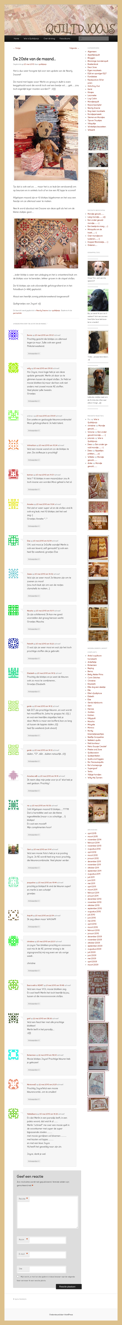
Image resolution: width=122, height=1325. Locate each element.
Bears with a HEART (35, 985)
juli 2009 (92, 952)
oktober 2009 (94, 943)
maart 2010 (93, 927)
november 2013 (94, 846)
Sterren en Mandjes (96, 117)
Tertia (90, 771)
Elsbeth (91, 696)
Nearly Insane (42, 310)
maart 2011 (92, 889)
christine (30, 941)
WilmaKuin (31, 445)
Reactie (23, 1199)
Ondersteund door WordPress (61, 1314)
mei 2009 (92, 958)
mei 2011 (91, 883)
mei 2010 (92, 921)
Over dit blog (49, 38)
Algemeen (92, 51)
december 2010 (94, 899)
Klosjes (91, 92)
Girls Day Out (94, 86)
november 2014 (94, 839)
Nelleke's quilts (94, 740)
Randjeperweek (94, 114)
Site (20, 1268)
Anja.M (29, 915)
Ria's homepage (95, 765)
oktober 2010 (94, 905)
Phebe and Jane (95, 749)
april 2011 (92, 886)
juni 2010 (92, 917)
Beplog (91, 668)
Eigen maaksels (94, 70)
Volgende (74, 48)
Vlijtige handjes (94, 774)
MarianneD (31, 1084)
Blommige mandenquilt (98, 61)
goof (28, 1018)
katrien (30, 475)
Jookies (91, 712)
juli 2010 (91, 914)
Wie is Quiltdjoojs (31, 38)
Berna (29, 335)
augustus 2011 (94, 874)
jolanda (91, 438)
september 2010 (95, 908)
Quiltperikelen (94, 756)
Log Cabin (92, 98)
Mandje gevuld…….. (96, 214)
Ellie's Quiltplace (95, 693)
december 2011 (94, 861)
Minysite (91, 724)
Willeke (91, 457)
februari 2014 (94, 842)
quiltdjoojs (42, 64)
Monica (91, 727)
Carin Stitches (94, 677)
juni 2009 (92, 955)
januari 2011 (93, 896)
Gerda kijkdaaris (95, 702)
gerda (29, 706)
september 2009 (95, 946)
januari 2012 (93, 858)
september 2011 (94, 871)
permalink (17, 313)
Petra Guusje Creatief (97, 746)
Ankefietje (92, 662)
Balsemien (31, 1055)
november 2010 (94, 902)
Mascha (30, 611)
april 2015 (92, 833)
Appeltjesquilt (94, 55)
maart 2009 (93, 964)
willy (29, 368)
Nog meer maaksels (96, 111)
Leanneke (92, 95)
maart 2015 (93, 836)
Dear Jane (92, 67)
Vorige (17, 48)
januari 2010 (93, 933)
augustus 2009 (94, 949)
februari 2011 (93, 892)
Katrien (91, 715)
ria (28, 805)
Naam (23, 1239)
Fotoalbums (65, 38)
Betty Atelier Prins (95, 674)
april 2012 (92, 852)
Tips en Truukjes (95, 120)
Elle (89, 690)
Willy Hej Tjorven (95, 777)
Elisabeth (30, 673)
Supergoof (92, 768)
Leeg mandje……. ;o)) (96, 217)
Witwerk (91, 130)
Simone (91, 432)
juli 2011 (91, 877)
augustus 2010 (94, 911)
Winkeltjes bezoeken (97, 126)
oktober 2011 (93, 867)
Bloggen (91, 58)
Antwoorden (33, 353)
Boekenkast (93, 64)
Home (16, 38)
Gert (29, 849)
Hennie (91, 709)
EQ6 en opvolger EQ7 (97, 73)
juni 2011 (91, 880)
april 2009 (92, 961)
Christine (92, 680)
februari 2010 (94, 930)
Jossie (29, 574)
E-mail (23, 1254)
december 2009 (95, 936)
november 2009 (95, 939)
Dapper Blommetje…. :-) (98, 242)
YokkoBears (32, 1114)
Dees (90, 444)
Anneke (30, 504)
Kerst (90, 89)
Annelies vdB (32, 776)
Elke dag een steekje (96, 687)
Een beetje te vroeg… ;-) (98, 226)
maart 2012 (93, 855)
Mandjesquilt (93, 101)
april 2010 (92, 924)
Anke (90, 463)
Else (28, 541)
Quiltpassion (93, 752)
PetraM (30, 644)
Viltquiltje (92, 123)
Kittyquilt (92, 718)
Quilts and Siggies (96, 759)
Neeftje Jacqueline (96, 737)
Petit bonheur (94, 743)
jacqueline (31, 882)
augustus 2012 (94, 849)
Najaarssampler (95, 105)
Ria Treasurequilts (95, 762)
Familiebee (92, 76)
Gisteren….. (92, 245)
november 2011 (94, 864)
